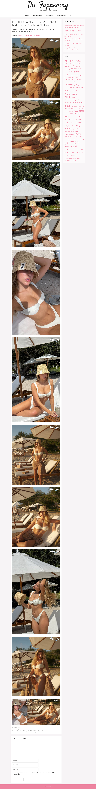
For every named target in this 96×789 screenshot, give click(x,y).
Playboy (74, 106)
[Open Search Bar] (70, 15)
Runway (67, 113)
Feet (66, 72)
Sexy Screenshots (72, 139)
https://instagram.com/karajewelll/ (30, 35)
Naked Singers (71, 79)
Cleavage (70, 66)
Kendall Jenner (62, 15)
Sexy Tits (25, 729)
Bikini (15, 729)
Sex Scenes (72, 116)
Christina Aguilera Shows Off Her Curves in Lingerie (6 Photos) (28, 731)
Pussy (79, 111)
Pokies (80, 106)
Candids (74, 63)
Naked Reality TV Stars (74, 77)
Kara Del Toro (17, 727)
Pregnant (80, 108)
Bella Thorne (50, 15)
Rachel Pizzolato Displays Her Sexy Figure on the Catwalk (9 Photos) (30, 730)
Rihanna (27, 15)
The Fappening (69, 153)
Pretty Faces (68, 111)
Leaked (74, 75)
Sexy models (19, 729)
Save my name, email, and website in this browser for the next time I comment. (35, 773)
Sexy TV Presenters (77, 149)
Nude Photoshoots (70, 94)
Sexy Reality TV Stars (73, 136)
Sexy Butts (70, 122)
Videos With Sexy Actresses (71, 160)
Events (76, 69)
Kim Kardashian (37, 15)
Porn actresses (70, 108)
